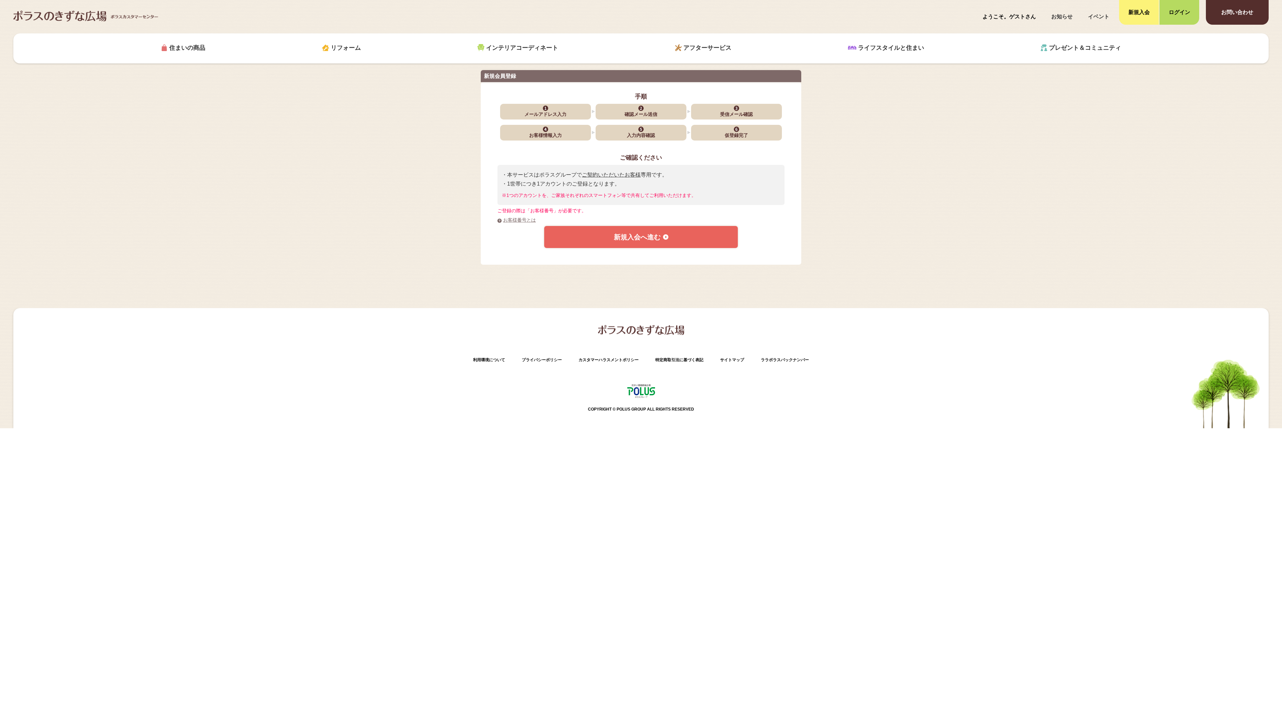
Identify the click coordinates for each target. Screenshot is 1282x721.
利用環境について (489, 359)
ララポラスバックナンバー (785, 359)
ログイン (1179, 12)
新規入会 (1139, 12)
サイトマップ (732, 359)
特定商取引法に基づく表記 (679, 359)
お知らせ (1062, 16)
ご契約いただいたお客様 (611, 175)
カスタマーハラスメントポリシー (609, 359)
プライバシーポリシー (542, 359)
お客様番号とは (519, 220)
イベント (1098, 16)
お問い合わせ (1237, 12)
